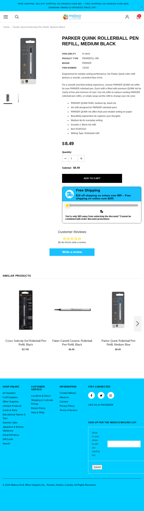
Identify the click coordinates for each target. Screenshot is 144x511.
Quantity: (67, 152)
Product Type (70, 58)
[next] (137, 323)
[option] (29, 61)
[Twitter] (101, 395)
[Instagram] (110, 395)
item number (69, 68)
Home (6, 27)
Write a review (72, 252)
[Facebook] (91, 395)
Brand (66, 63)
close (141, 7)
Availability (69, 54)
